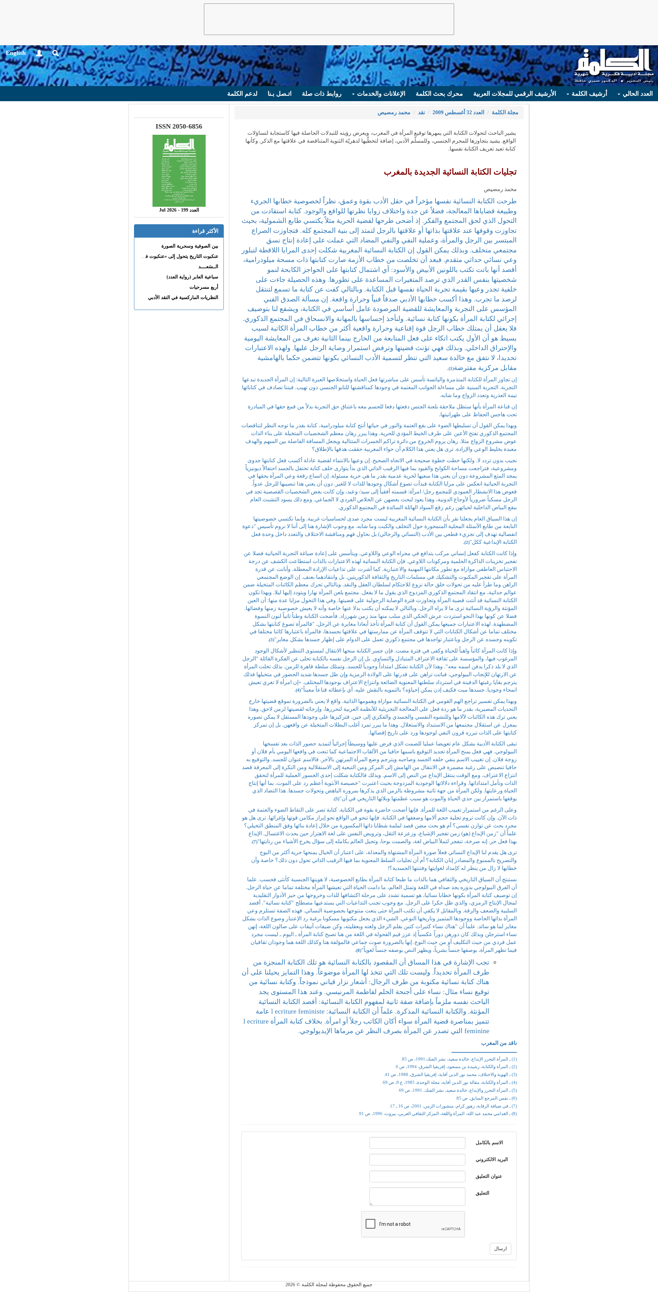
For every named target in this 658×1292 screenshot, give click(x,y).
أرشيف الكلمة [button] (588, 93)
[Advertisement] (329, 19)
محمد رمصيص (394, 112)
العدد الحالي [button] (637, 93)
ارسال (500, 1248)
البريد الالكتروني (492, 1159)
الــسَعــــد (208, 266)
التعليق (482, 1193)
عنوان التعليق (489, 1176)
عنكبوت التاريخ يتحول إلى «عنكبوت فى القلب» (172, 256)
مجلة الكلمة (505, 112)
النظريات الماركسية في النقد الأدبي (183, 297)
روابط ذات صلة (322, 93)
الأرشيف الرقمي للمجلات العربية (514, 93)
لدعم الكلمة (242, 93)
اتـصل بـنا (280, 93)
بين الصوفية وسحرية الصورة (189, 246)
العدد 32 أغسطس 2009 (458, 112)
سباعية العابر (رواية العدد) (192, 276)
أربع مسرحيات (204, 287)
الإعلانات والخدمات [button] (380, 93)
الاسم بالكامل (489, 1142)
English (16, 52)
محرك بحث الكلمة (439, 93)
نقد (421, 112)
